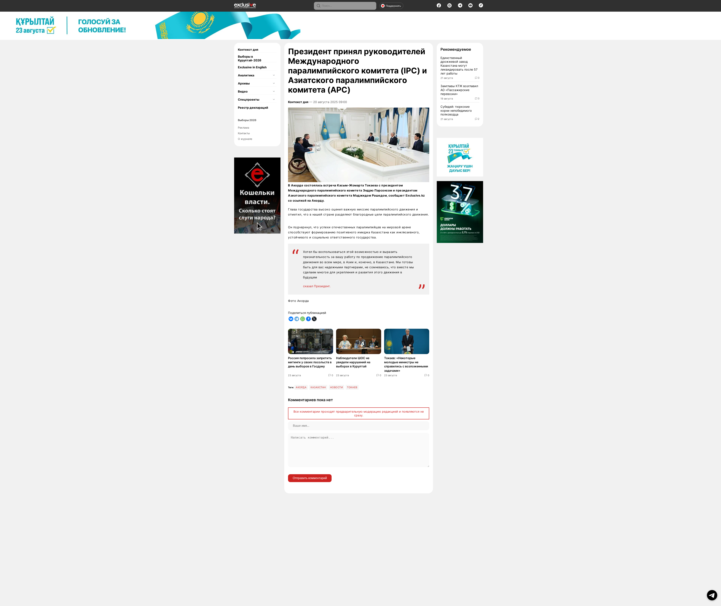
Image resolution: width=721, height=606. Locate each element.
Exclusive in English (252, 67)
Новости (336, 387)
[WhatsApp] (302, 319)
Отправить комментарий (310, 478)
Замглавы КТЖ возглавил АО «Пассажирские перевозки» (459, 90)
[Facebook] (439, 6)
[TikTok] (481, 6)
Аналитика (246, 75)
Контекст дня (248, 49)
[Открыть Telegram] (712, 595)
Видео (243, 91)
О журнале (245, 138)
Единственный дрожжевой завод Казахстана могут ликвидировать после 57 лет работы (458, 65)
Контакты (244, 133)
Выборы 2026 (247, 120)
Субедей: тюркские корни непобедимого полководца (456, 110)
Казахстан (318, 387)
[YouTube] (470, 6)
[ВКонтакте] (291, 319)
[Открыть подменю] (274, 75)
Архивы (244, 83)
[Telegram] (460, 6)
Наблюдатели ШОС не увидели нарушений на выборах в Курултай (353, 362)
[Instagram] (449, 6)
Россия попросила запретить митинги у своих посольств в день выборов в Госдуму (310, 362)
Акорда (301, 387)
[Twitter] (314, 319)
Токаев (352, 387)
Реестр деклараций (253, 107)
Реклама (243, 127)
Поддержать (393, 5)
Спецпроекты (248, 99)
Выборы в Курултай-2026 (249, 58)
